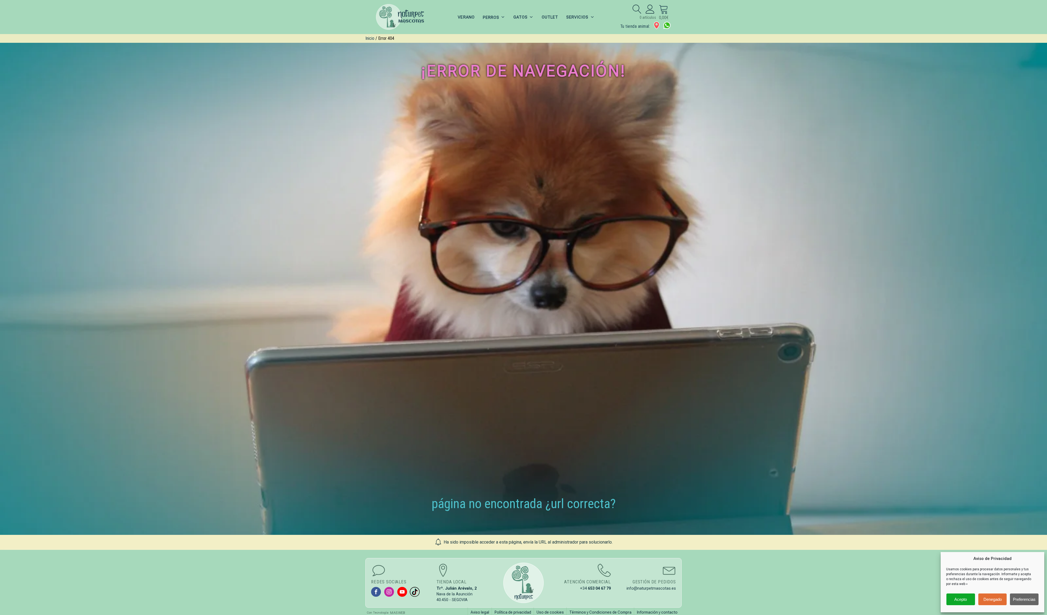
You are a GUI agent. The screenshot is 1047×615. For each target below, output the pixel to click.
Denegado (992, 599)
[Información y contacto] (656, 25)
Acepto (960, 599)
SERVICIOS (577, 17)
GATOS (520, 17)
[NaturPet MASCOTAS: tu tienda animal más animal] (523, 582)
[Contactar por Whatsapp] (667, 25)
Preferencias (1024, 599)
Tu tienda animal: (635, 26)
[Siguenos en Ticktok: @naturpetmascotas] (415, 592)
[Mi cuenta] (650, 9)
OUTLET (550, 17)
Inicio (369, 38)
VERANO (466, 17)
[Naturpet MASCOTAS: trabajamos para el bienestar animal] (403, 17)
